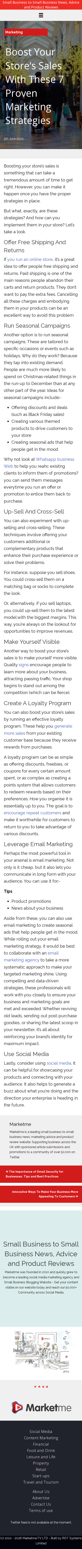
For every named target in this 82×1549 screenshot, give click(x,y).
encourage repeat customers (32, 812)
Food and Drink (41, 1450)
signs (24, 664)
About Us (41, 1491)
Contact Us (41, 1504)
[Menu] (41, 15)
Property (41, 1463)
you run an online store (30, 259)
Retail (41, 1469)
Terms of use (41, 1510)
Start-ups (40, 1475)
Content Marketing (41, 1437)
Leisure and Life (41, 1456)
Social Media (41, 1431)
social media (59, 1063)
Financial (41, 1444)
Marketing (14, 32)
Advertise (40, 1497)
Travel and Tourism (41, 1482)
